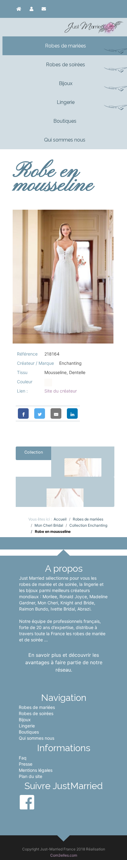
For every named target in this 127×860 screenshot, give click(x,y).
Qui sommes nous (36, 738)
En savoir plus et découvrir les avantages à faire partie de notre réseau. (63, 662)
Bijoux (25, 719)
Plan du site (30, 776)
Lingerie (27, 725)
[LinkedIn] (72, 413)
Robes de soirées (36, 713)
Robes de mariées (37, 707)
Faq (23, 757)
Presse (25, 764)
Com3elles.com (63, 855)
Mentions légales (35, 770)
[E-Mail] (56, 413)
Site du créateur (60, 390)
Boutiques (29, 731)
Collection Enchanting (33, 455)
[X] (39, 413)
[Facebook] (23, 413)
